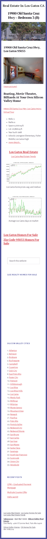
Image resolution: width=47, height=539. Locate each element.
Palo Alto (14, 421)
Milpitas (14, 404)
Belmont (13, 354)
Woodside (14, 465)
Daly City (13, 371)
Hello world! (12, 497)
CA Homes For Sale (28, 527)
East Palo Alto (15, 374)
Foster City (13, 377)
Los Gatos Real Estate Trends (23, 156)
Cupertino (13, 367)
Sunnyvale (14, 458)
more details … (15, 142)
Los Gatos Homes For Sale (21, 235)
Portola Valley (16, 424)
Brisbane (13, 357)
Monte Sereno (16, 408)
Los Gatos (14, 394)
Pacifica (13, 418)
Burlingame (14, 361)
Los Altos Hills (16, 391)
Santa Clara (15, 448)
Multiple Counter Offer (17, 492)
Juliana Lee (8, 519)
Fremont (13, 381)
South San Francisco (18, 455)
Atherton (13, 351)
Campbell (13, 364)
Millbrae (14, 401)
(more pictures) (10, 87)
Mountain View (16, 411)
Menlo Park (15, 398)
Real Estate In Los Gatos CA (23, 5)
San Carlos (14, 438)
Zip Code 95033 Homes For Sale (21, 241)
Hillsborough (16, 384)
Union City (14, 461)
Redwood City (16, 428)
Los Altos (14, 388)
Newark (13, 414)
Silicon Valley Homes (12, 527)
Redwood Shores (17, 431)
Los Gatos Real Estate (23, 152)
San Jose (13, 441)
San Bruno (14, 435)
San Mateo (14, 445)
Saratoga (14, 451)
